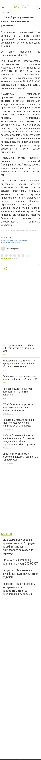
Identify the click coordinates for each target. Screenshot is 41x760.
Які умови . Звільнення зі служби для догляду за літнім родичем (20, 574)
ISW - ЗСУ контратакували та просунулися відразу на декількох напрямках (18, 407)
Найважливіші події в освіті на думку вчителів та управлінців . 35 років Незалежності (19, 363)
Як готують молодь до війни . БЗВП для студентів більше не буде (18, 348)
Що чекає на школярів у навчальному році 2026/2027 (20, 561)
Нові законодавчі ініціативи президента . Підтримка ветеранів (18, 391)
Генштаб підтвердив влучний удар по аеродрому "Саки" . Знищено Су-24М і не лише (18, 422)
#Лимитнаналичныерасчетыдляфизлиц (14, 241)
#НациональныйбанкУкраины (10, 242)
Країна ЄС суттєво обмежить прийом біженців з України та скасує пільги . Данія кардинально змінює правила (19, 440)
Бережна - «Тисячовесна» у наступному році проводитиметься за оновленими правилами (19, 589)
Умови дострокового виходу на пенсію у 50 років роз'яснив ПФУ (20, 378)
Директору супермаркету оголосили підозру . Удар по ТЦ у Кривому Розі (20, 456)
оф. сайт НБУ (6, 237)
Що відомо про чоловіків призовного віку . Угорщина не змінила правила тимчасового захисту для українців (19, 546)
